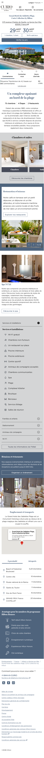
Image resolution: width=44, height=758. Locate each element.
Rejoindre (28, 10)
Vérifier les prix (29, 40)
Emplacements (7, 661)
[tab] (7, 75)
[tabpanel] (22, 83)
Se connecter (38, 10)
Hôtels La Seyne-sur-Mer (30, 661)
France (16, 661)
